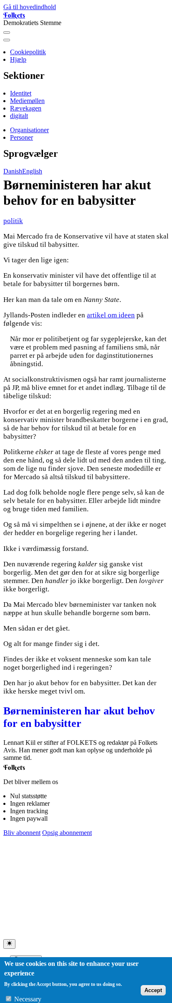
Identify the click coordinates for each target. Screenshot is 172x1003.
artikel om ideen (111, 315)
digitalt (19, 115)
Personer (21, 137)
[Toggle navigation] (6, 32)
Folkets (14, 15)
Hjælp (18, 59)
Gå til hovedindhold (29, 6)
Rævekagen (25, 108)
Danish (12, 171)
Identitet (20, 93)
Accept (153, 990)
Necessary (27, 999)
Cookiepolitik (28, 51)
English (32, 171)
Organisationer (29, 129)
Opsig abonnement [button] (67, 832)
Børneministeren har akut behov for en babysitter (79, 717)
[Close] (6, 40)
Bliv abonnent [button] (21, 832)
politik (13, 221)
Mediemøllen (27, 100)
